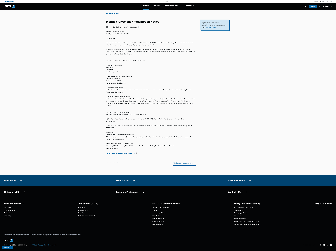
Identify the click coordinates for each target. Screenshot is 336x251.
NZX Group (325, 6)
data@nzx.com (211, 27)
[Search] (305, 6)
